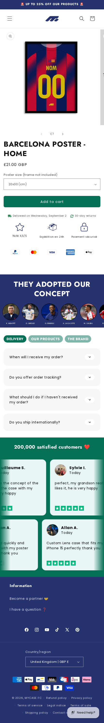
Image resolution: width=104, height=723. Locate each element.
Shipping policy (36, 713)
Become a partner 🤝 (29, 598)
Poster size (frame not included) (31, 174)
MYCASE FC (33, 698)
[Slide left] (41, 134)
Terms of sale (80, 705)
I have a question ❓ (28, 609)
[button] (9, 18)
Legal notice (56, 705)
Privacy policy (81, 698)
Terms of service (30, 705)
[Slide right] (62, 134)
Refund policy (56, 698)
